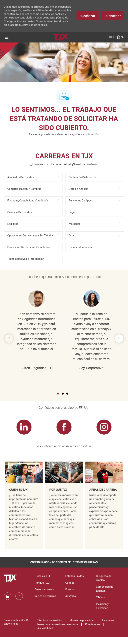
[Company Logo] (61, 36)
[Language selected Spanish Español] (111, 37)
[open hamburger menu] (6, 37)
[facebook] (19, 596)
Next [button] (119, 338)
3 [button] (67, 394)
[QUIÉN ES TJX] (23, 505)
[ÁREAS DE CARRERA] (104, 505)
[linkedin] (7, 596)
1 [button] (58, 394)
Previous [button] (9, 338)
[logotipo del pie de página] (11, 578)
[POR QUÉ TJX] (64, 505)
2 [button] (63, 394)
